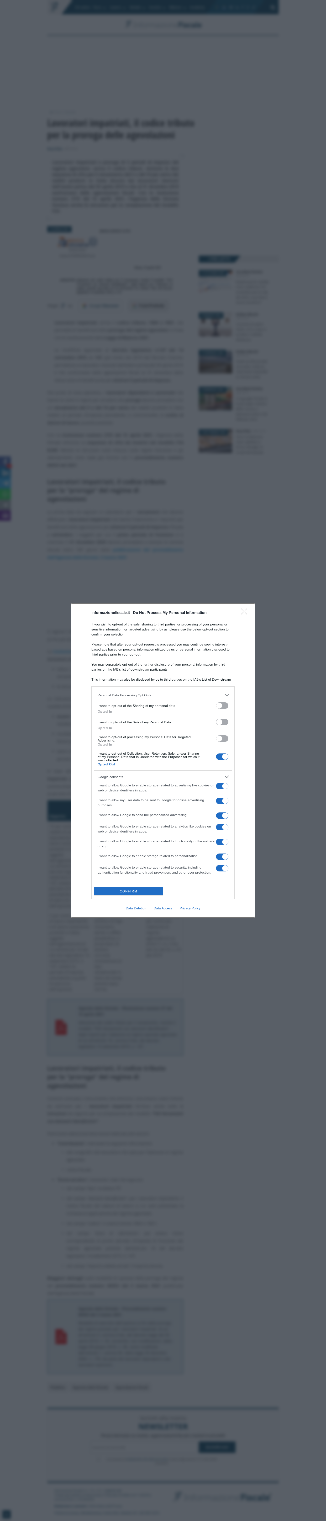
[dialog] (163, 760)
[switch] (222, 705)
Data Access (163, 908)
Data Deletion (136, 908)
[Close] (245, 613)
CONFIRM (128, 891)
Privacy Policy (190, 908)
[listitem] (163, 695)
